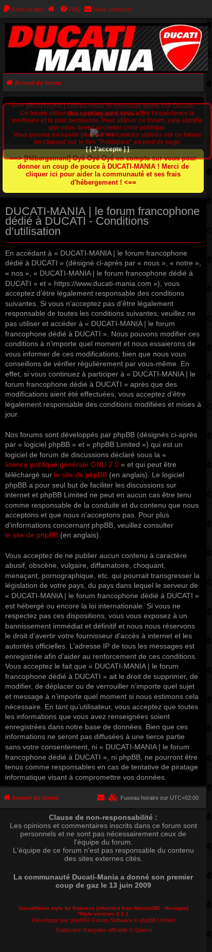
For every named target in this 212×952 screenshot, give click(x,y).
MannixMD (147, 908)
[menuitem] (23, 9)
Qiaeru (143, 930)
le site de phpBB (80, 475)
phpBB (78, 920)
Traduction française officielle (91, 930)
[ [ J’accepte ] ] (107, 149)
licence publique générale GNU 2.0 (62, 464)
